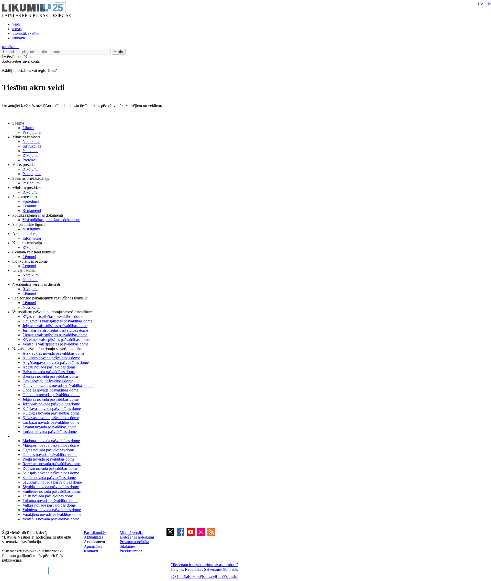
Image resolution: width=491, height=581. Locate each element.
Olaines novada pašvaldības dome (50, 454)
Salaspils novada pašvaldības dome (51, 473)
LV (480, 4)
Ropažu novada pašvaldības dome (50, 468)
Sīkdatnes (127, 546)
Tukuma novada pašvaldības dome (50, 500)
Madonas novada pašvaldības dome (51, 441)
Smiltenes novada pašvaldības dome (52, 491)
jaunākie (19, 38)
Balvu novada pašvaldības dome (49, 372)
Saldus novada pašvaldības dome (49, 477)
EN (488, 4)
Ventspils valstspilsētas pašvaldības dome (55, 344)
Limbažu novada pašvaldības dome (51, 422)
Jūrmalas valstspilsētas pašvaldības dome (55, 330)
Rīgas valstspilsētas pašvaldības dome (53, 316)
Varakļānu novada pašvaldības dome (52, 514)
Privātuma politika (134, 542)
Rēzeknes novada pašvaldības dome (52, 464)
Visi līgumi (31, 229)
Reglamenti (32, 210)
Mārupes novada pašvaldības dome (51, 445)
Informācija (32, 238)
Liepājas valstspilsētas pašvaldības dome (55, 335)
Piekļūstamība (131, 551)
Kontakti (91, 551)
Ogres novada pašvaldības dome (49, 450)
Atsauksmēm (94, 542)
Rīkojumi (30, 155)
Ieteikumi (30, 151)
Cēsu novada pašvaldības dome (48, 381)
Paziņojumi (32, 132)
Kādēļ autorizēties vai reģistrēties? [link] (29, 70)
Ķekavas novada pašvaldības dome (51, 418)
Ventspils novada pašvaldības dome (51, 519)
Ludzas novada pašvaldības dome (50, 431)
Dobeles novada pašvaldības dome (50, 390)
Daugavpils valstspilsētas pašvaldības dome (57, 321)
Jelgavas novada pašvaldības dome (51, 399)
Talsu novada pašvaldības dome (48, 496)
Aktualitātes (93, 537)
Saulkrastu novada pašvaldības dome (52, 482)
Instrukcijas (32, 146)
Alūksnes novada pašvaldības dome (51, 358)
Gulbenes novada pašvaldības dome (51, 395)
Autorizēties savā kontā (21, 61)
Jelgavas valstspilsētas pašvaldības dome (55, 325)
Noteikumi (31, 141)
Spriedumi (31, 201)
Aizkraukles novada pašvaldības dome (53, 353)
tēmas (16, 29)
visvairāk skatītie (25, 33)
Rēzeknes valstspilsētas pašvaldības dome (56, 339)
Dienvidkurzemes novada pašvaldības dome (58, 385)
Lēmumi (29, 206)
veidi (16, 24)
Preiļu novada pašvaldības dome (48, 459)
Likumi (28, 128)
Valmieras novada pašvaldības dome (52, 510)
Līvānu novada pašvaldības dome (49, 427)
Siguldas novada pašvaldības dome (51, 487)
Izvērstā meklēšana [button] (17, 56)
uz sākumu (10, 46)
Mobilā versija (131, 532)
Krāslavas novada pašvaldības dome (52, 408)
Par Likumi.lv (95, 532)
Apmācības (93, 546)
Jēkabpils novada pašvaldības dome (51, 404)
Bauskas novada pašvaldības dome (51, 376)
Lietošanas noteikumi (137, 537)
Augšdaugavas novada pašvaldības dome (56, 362)
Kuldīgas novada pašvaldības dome (51, 413)
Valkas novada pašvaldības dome (49, 505)
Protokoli (30, 160)
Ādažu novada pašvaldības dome (49, 367)
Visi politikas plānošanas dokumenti (51, 220)
